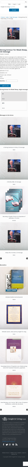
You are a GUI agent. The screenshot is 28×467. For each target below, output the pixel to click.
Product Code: (3, 75)
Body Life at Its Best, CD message (14, 252)
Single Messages (13, 17)
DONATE (19, 452)
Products (3, 17)
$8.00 (1, 76)
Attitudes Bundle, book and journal (14, 297)
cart (19, 4)
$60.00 (14, 406)
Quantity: (2, 81)
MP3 (3, 103)
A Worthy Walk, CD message (14, 182)
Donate (14, 10)
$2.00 (3, 108)
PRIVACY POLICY (5, 452)
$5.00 (14, 334)
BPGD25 (9, 75)
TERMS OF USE (13, 452)
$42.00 (14, 370)
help (9, 4)
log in (14, 4)
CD (3, 93)
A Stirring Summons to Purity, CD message (14, 147)
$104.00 (14, 220)
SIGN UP (24, 452)
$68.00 (14, 299)
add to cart (5, 85)
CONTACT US (14, 454)
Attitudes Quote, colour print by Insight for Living (14, 331)
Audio (7, 17)
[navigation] (15, 4)
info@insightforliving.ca (8, 441)
